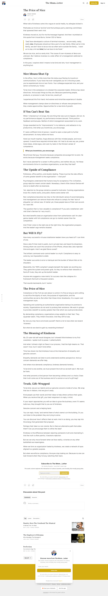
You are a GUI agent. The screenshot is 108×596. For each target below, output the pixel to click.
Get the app (62, 588)
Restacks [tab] (34, 497)
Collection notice (66, 584)
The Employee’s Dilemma (33, 535)
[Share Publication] (87, 3)
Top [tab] (25, 518)
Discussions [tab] (36, 518)
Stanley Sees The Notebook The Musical (39, 523)
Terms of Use (62, 574)
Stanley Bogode (31, 14)
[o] (78, 526)
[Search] (83, 3)
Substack (45, 592)
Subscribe (94, 3)
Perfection (27, 547)
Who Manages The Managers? (32, 537)
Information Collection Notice (53, 576)
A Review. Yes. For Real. (30, 525)
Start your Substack (49, 588)
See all (27, 558)
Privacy (54, 584)
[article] (54, 526)
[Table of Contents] (2, 298)
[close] (70, 551)
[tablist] (30, 497)
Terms (58, 584)
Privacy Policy (66, 576)
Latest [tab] (29, 518)
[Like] (25, 19)
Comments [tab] (27, 497)
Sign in (103, 3)
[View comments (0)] (29, 19)
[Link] (21, 73)
